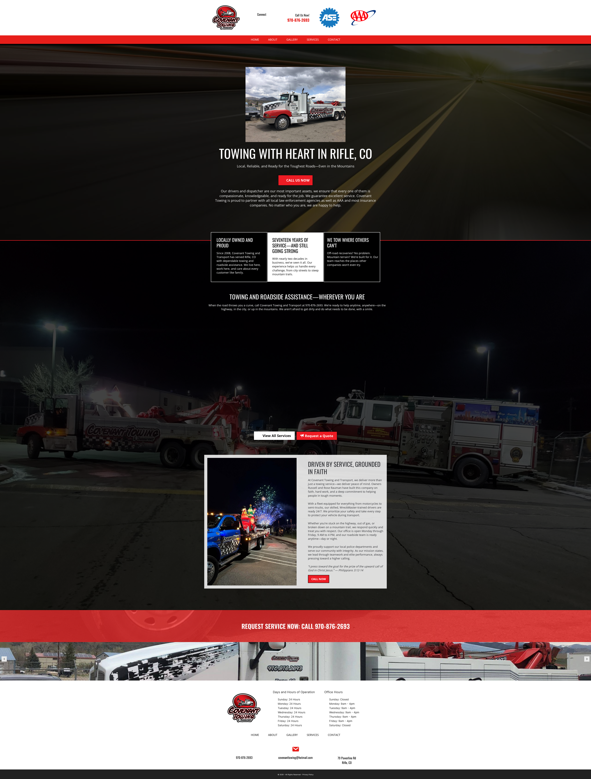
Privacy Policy (308, 775)
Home (255, 39)
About (272, 39)
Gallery (292, 39)
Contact (334, 39)
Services (313, 39)
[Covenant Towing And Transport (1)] (295, 661)
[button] (258, 20)
